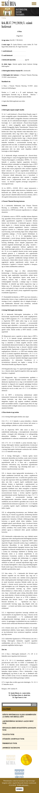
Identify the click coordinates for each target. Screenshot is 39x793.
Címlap (4, 18)
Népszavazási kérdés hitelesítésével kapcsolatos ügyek (19, 729)
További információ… (23, 785)
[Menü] (34, 3)
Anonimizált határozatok (11, 748)
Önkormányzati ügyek (10, 743)
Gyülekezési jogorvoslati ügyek (13, 739)
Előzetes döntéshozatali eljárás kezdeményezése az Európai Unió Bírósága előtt (19, 716)
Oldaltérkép (7, 709)
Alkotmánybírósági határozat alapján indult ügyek (18, 722)
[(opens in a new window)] (26, 760)
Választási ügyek (8, 734)
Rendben (19, 789)
